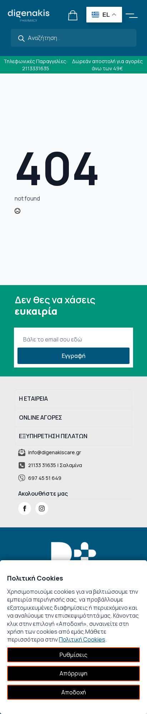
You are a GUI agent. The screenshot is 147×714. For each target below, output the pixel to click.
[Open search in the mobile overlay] (73, 37)
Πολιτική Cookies (82, 639)
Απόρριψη (73, 673)
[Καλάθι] (73, 15)
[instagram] (41, 508)
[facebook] (24, 508)
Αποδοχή (73, 692)
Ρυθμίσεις (73, 655)
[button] (133, 15)
